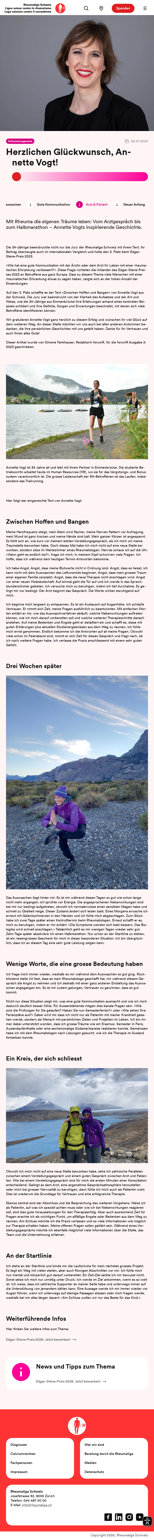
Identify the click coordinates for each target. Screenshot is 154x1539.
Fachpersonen (21, 1463)
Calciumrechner (23, 1454)
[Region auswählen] (101, 8)
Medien (90, 1463)
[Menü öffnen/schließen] (144, 8)
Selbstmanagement (20, 141)
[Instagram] (129, 1517)
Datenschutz (94, 1472)
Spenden (123, 8)
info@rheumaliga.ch (37, 1505)
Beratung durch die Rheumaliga (109, 1454)
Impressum (19, 1472)
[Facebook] (108, 1517)
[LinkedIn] (118, 1517)
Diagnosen (19, 1445)
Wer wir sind (94, 1445)
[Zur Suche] (86, 8)
